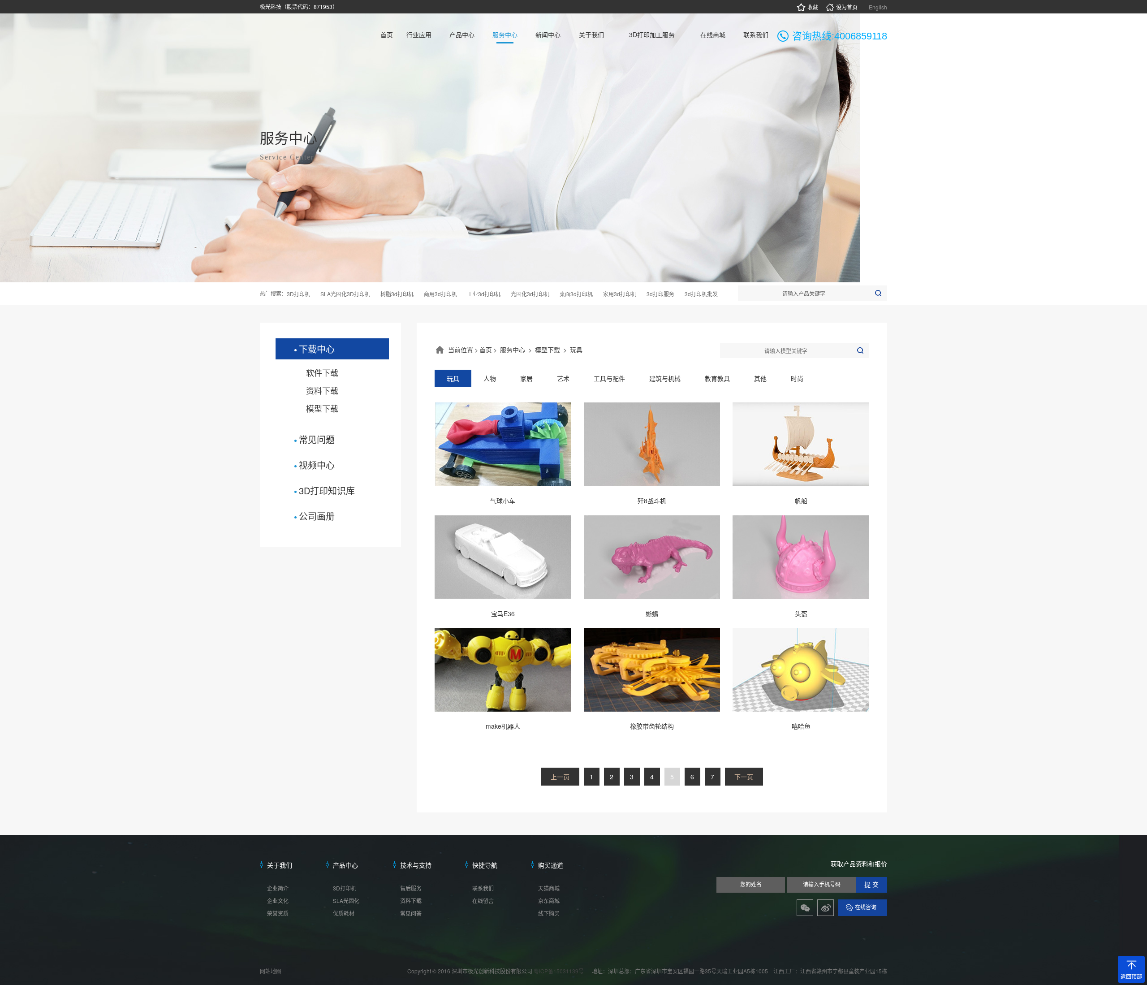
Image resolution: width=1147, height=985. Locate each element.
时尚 (797, 378)
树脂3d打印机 (397, 294)
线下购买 (549, 913)
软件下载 (322, 372)
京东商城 (549, 900)
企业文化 (278, 900)
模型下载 (322, 408)
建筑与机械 (665, 378)
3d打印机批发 (701, 294)
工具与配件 (609, 378)
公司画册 (317, 516)
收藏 (812, 7)
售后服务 (411, 888)
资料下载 (322, 390)
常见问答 (411, 913)
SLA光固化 (346, 900)
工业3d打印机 (483, 294)
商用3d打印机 (440, 294)
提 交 (871, 884)
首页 (485, 349)
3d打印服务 (660, 294)
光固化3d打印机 (530, 294)
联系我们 (483, 888)
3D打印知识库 (327, 490)
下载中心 (317, 348)
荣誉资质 (278, 913)
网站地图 (270, 971)
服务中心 (512, 349)
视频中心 (317, 464)
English (878, 7)
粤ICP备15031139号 (559, 971)
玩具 (576, 349)
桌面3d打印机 (576, 294)
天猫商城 (549, 888)
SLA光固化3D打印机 (345, 294)
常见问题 (317, 439)
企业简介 (278, 888)
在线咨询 (865, 907)
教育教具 (717, 378)
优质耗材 (343, 913)
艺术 (563, 378)
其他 (760, 378)
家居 (526, 378)
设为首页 (847, 7)
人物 (489, 378)
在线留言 (483, 900)
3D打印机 (298, 294)
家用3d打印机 (619, 294)
